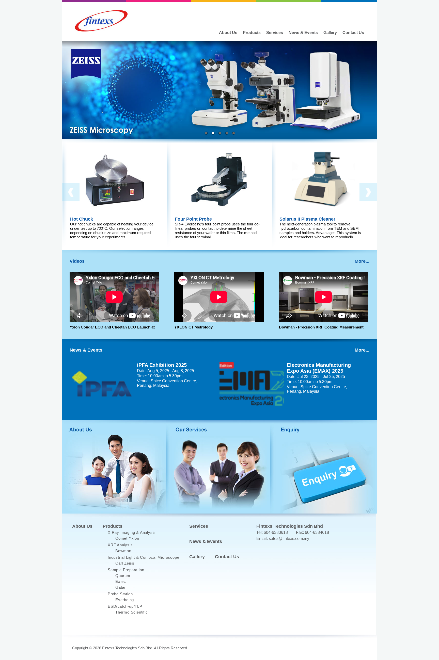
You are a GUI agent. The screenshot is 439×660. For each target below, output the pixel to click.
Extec (120, 581)
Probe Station (120, 594)
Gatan (121, 587)
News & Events (303, 32)
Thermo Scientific (131, 612)
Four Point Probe (193, 219)
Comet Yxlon (127, 538)
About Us (228, 32)
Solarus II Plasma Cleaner (307, 219)
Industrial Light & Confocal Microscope (143, 557)
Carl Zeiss (124, 563)
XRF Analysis (120, 545)
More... (362, 261)
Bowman (123, 551)
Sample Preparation (126, 570)
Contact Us (353, 32)
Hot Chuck (81, 219)
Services (274, 32)
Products (252, 32)
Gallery (330, 32)
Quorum (122, 575)
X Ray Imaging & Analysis (132, 532)
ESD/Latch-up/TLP (125, 606)
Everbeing (124, 600)
